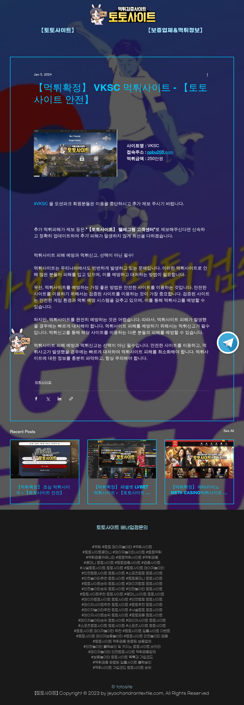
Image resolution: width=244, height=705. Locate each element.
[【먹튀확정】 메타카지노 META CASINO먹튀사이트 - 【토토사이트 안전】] (199, 459)
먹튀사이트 (43, 382)
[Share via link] (71, 398)
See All (229, 431)
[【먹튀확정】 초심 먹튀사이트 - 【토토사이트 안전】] (44, 459)
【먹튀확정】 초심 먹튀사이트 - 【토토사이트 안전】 (43, 489)
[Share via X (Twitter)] (48, 398)
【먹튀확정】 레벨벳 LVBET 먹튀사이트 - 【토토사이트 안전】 (122, 490)
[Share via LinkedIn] (59, 398)
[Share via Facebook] (36, 398)
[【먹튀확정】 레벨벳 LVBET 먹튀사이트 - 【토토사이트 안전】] (122, 459)
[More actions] (207, 74)
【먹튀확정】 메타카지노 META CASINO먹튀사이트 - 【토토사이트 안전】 (197, 490)
